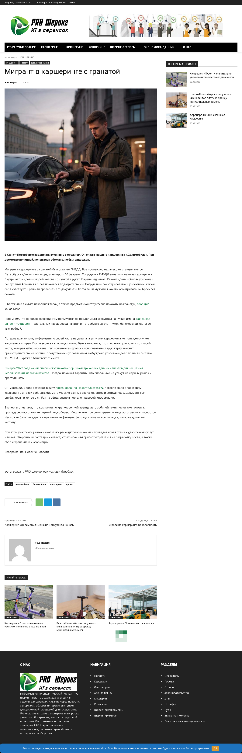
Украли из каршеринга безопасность (133, 525)
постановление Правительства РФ (79, 388)
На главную (11, 57)
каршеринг (56, 484)
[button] (232, 47)
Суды (167, 710)
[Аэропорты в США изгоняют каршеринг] (133, 602)
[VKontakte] (230, 3)
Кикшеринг (101, 698)
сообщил (143, 304)
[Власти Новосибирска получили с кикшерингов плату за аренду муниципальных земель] (81, 602)
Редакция (11, 82)
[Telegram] (225, 3)
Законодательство (176, 693)
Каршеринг (101, 681)
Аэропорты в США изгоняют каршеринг (132, 623)
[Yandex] (235, 3)
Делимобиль (40, 484)
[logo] (48, 689)
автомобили (22, 484)
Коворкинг (101, 704)
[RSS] (219, 3)
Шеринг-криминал (105, 715)
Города (169, 681)
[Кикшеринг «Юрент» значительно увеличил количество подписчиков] (29, 602)
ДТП (167, 698)
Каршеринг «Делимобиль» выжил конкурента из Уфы (39, 525)
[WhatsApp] (39, 502)
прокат (70, 484)
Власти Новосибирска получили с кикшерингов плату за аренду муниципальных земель (76, 626)
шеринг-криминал (40, 62)
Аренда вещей (103, 693)
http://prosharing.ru (44, 548)
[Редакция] (20, 550)
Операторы (171, 676)
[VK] (56, 502)
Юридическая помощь (108, 710)
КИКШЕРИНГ (12, 617)
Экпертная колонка (176, 715)
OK (215, 748)
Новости (24, 62)
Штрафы (170, 704)
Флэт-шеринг (102, 687)
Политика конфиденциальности (185, 721)
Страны (169, 687)
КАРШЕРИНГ (27, 57)
